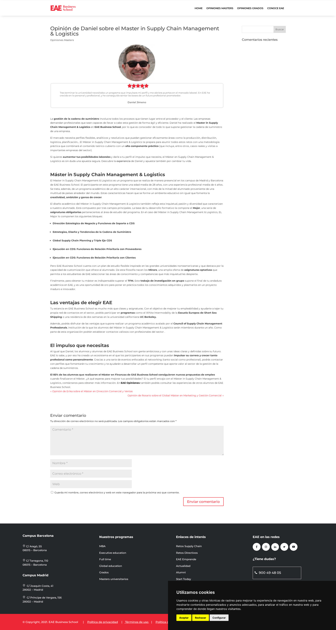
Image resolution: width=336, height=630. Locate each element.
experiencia (123, 161)
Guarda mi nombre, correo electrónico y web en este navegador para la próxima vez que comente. (116, 492)
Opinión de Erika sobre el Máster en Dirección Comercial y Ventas (91, 391)
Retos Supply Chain (189, 546)
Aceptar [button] (184, 617)
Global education (110, 566)
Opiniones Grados (250, 8)
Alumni (181, 572)
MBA (102, 546)
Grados (104, 572)
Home (198, 8)
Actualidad (183, 566)
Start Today (183, 579)
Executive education (112, 552)
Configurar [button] (219, 617)
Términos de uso (136, 622)
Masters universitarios (113, 579)
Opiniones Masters (219, 8)
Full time (105, 559)
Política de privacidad (102, 622)
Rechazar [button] (200, 617)
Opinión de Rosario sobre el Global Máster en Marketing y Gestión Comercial (176, 395)
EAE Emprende (186, 559)
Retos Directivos (187, 552)
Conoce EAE (275, 8)
